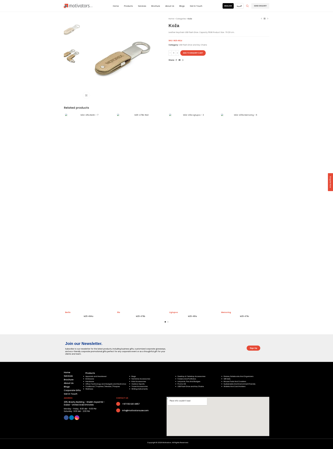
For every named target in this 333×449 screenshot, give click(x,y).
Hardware (89, 381)
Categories (181, 18)
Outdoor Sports (138, 384)
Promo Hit (182, 384)
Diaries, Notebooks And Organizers (238, 376)
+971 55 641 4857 (131, 404)
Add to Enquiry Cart (193, 53)
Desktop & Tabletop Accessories (191, 376)
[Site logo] (78, 5)
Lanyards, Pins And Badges (189, 381)
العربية (239, 6)
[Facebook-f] (66, 417)
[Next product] (267, 18)
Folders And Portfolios (187, 379)
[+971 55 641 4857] (118, 404)
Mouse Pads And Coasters (235, 381)
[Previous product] (261, 18)
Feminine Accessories (140, 379)
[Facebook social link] (176, 60)
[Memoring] (244, 212)
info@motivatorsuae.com (135, 410)
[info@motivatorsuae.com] (118, 410)
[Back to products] (264, 18)
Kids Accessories (138, 381)
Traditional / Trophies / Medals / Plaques (102, 386)
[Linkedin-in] (71, 417)
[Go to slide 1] (165, 322)
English (228, 6)
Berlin (68, 312)
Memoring (226, 312)
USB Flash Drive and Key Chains (193, 45)
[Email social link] (179, 60)
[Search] (247, 6)
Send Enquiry (260, 6)
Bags (133, 376)
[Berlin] (88, 212)
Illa (118, 312)
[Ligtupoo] (192, 212)
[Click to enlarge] (86, 95)
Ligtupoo (173, 312)
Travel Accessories (139, 386)
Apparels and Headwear (96, 376)
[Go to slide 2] (168, 322)
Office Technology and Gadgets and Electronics (105, 384)
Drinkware (89, 379)
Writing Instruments (139, 389)
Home (171, 18)
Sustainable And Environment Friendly (239, 384)
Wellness (89, 389)
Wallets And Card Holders (234, 386)
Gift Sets (227, 379)
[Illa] (140, 212)
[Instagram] (77, 417)
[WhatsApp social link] (182, 60)
